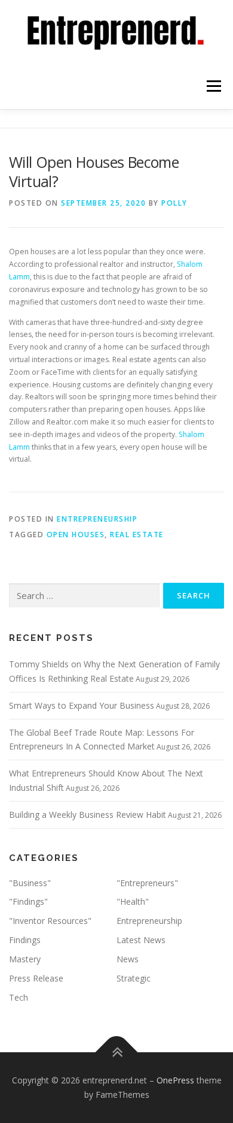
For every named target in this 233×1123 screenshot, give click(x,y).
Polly (174, 203)
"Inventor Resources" (50, 920)
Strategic (133, 978)
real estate (137, 534)
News (127, 959)
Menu (213, 87)
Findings (25, 940)
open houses (76, 534)
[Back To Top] (117, 1052)
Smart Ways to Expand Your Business (81, 705)
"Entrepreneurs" (147, 883)
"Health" (132, 901)
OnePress (175, 1080)
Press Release (36, 978)
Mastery (25, 959)
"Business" (30, 883)
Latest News (140, 940)
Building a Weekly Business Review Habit (87, 814)
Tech (18, 997)
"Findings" (28, 901)
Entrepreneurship (97, 519)
